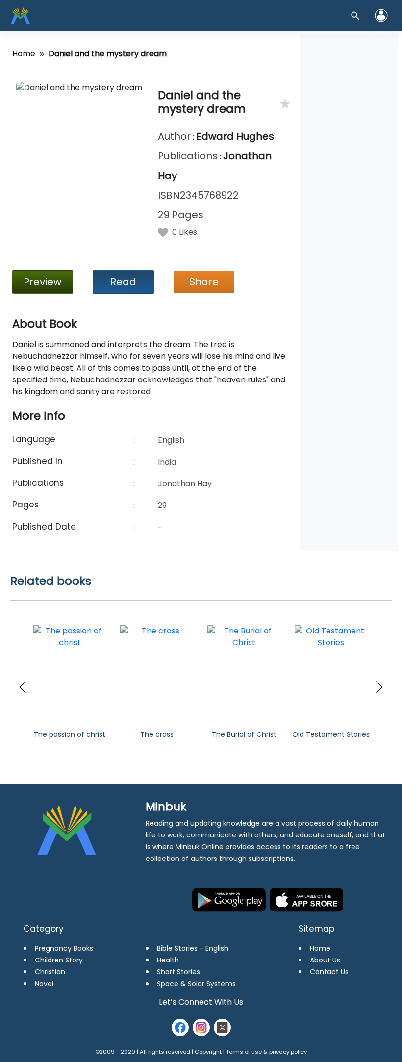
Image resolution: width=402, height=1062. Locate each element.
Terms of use (244, 1052)
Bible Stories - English (192, 948)
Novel (44, 983)
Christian (50, 972)
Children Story (59, 960)
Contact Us (329, 972)
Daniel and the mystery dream (202, 102)
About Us (325, 960)
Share (204, 282)
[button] (381, 15)
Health (168, 960)
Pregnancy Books (64, 948)
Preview (42, 282)
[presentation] (22, 687)
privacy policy (288, 1052)
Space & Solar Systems (196, 983)
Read (123, 282)
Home (23, 53)
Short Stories (178, 972)
